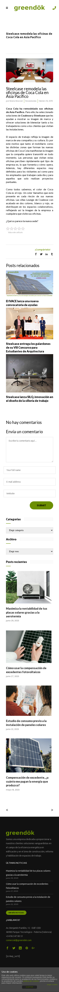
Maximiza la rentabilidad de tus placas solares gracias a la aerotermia (26, 612)
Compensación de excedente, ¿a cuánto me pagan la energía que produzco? (27, 781)
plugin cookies (52, 984)
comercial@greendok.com (18, 940)
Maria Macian (16, 101)
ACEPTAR (29, 987)
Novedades (31, 101)
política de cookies (31, 981)
